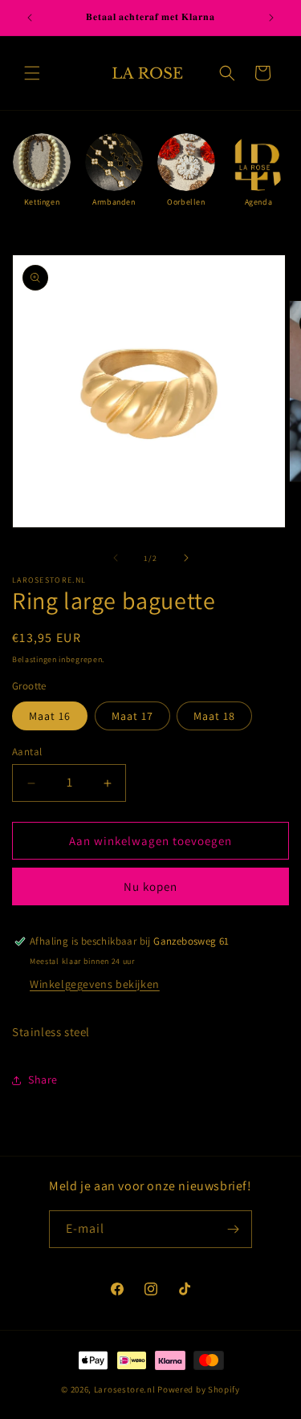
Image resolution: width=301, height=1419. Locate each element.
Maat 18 (214, 716)
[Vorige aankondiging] (29, 17)
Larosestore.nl (125, 1389)
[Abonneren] (233, 1229)
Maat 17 (132, 716)
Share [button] (43, 1079)
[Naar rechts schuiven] (186, 557)
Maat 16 (50, 716)
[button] (32, 73)
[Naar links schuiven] (115, 557)
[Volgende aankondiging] (271, 17)
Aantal (27, 751)
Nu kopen (150, 886)
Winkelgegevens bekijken (95, 984)
